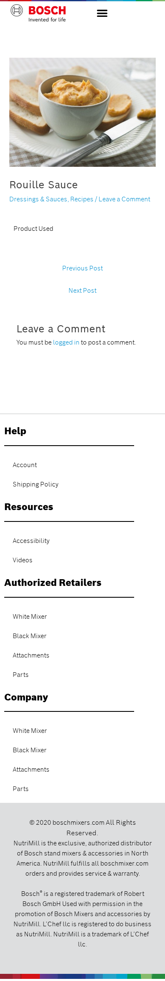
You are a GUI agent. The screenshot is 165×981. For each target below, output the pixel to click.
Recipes (82, 199)
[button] (102, 12)
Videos (23, 560)
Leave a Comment (124, 199)
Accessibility (31, 541)
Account (25, 465)
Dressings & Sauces (38, 199)
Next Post (82, 290)
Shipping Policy (35, 484)
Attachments (31, 655)
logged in (66, 342)
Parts (21, 675)
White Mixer (30, 616)
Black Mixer (30, 636)
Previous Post (82, 268)
